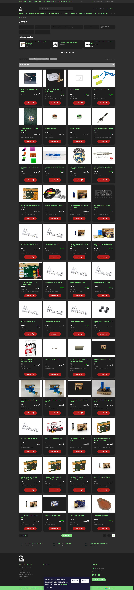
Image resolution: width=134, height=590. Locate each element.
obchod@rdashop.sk (99, 568)
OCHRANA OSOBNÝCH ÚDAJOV (65, 1)
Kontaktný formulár (98, 579)
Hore (24, 535)
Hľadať (71, 8)
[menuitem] (23, 13)
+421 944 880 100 (98, 571)
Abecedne (53, 59)
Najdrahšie (33, 59)
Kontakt (20, 579)
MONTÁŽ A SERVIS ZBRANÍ (25, 1)
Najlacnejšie (23, 59)
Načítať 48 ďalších (67, 535)
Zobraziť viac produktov (67, 52)
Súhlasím (84, 580)
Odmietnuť (75, 580)
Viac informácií (64, 584)
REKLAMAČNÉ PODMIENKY (50, 1)
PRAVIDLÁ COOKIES (23, 576)
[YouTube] (98, 574)
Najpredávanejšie (43, 59)
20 (113, 535)
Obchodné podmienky (37, 1)
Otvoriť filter (24, 64)
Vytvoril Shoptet (100, 588)
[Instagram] (96, 574)
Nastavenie (49, 587)
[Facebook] (93, 574)
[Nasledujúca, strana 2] (109, 535)
